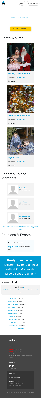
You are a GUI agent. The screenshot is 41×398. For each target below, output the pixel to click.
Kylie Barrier (11, 316)
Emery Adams (12, 298)
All (24, 287)
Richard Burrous (24, 188)
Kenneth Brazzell (13, 325)
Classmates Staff (20, 77)
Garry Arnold (23, 202)
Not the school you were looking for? (20, 17)
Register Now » (20, 29)
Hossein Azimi (12, 310)
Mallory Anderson (13, 304)
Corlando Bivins (12, 319)
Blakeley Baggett (13, 313)
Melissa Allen (12, 301)
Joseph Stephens (24, 216)
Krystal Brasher (12, 322)
